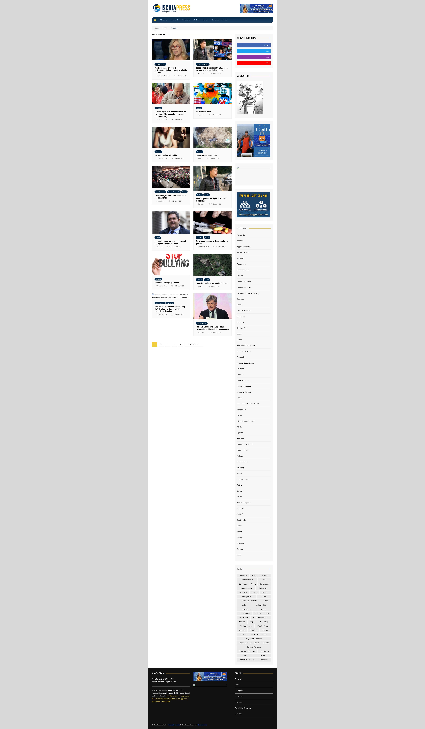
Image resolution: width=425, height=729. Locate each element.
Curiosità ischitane (244, 310)
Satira (239, 485)
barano (265, 575)
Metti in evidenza (260, 618)
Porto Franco (242, 462)
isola (244, 605)
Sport (239, 526)
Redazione (160, 201)
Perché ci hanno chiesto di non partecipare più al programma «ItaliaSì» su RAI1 (171, 70)
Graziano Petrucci (162, 76)
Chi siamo (164, 20)
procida (265, 630)
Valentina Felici (161, 120)
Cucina (239, 305)
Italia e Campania (202, 64)
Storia (207, 279)
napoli (252, 622)
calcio (264, 580)
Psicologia (241, 467)
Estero (239, 334)
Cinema (240, 276)
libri (267, 613)
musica (242, 622)
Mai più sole (241, 409)
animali (255, 575)
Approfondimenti (243, 246)
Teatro (239, 537)
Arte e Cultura (160, 303)
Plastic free (262, 626)
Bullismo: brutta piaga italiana (167, 282)
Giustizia (240, 369)
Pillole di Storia (242, 450)
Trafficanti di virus (203, 111)
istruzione (246, 609)
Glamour (240, 374)
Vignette (238, 714)
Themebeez (202, 725)
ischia (265, 601)
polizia (242, 630)
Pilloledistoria (246, 626)
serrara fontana (254, 647)
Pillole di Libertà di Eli (245, 444)
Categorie (186, 20)
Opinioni (158, 108)
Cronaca (240, 299)
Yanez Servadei (174, 725)
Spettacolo (241, 520)
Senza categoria (243, 502)
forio (263, 596)
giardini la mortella (248, 601)
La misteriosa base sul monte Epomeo (211, 283)
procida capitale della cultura (254, 634)
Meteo (239, 415)
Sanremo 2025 (243, 479)
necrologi (264, 622)
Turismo (240, 549)
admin (200, 159)
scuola (266, 643)
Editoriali (240, 322)
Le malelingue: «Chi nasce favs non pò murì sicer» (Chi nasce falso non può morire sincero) (170, 114)
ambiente (243, 575)
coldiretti (263, 588)
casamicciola (246, 588)
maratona (243, 618)
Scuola (239, 497)
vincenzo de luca (247, 660)
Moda (239, 427)
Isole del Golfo (242, 380)
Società (240, 514)
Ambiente (241, 235)
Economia (241, 316)
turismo (261, 655)
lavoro (258, 613)
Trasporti (240, 543)
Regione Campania (254, 639)
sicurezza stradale (247, 651)
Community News (244, 281)
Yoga (239, 555)
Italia (263, 609)
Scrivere (240, 491)
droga (254, 592)
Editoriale (175, 20)
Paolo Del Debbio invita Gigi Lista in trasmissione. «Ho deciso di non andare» (212, 328)
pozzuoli (253, 630)
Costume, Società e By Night (248, 293)
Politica (199, 195)
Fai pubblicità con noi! (220, 20)
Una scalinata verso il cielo (207, 155)
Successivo (193, 344)
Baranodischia (247, 580)
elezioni (265, 592)
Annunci (205, 20)
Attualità (240, 258)
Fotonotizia (241, 357)
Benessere (241, 264)
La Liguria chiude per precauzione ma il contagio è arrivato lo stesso (170, 242)
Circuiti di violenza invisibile (166, 155)
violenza (264, 660)
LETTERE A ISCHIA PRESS (248, 403)
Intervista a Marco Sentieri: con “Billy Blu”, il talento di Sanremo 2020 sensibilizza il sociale (170, 308)
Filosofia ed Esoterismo (246, 345)
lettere (239, 398)
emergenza (246, 596)
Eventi (239, 339)
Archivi (196, 20)
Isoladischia (261, 605)
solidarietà (264, 651)
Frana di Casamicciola (245, 363)
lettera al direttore (244, 392)
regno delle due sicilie (249, 643)
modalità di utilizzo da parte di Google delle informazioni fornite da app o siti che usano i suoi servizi (170, 699)
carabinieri (264, 584)
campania (243, 584)
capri (253, 584)
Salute (199, 108)
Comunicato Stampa (245, 287)
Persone (240, 438)
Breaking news (160, 64)
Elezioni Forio (242, 328)
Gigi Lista (201, 73)
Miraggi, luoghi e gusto (245, 421)
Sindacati (240, 508)
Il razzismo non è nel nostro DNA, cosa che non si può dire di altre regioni (212, 69)
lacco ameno (245, 613)
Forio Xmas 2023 (244, 351)
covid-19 (243, 592)
